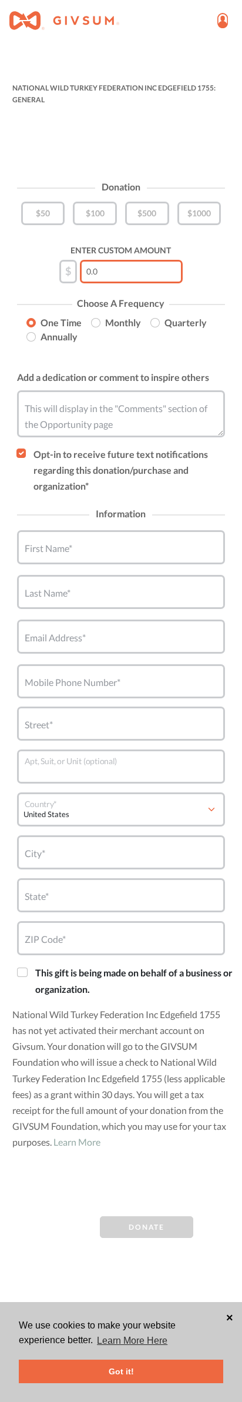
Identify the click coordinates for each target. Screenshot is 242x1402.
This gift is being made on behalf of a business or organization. (134, 980)
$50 (43, 213)
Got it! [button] (121, 1371)
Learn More (76, 1141)
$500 (146, 213)
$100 (95, 213)
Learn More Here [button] (132, 1341)
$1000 (199, 213)
